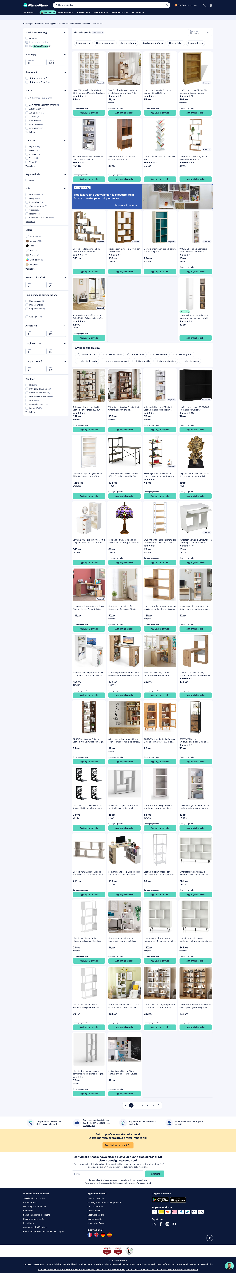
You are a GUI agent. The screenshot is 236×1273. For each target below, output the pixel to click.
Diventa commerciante (33, 1219)
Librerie (87, 23)
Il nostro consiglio (95, 1198)
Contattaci (28, 1210)
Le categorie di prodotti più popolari (104, 1202)
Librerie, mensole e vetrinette (71, 23)
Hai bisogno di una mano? (35, 1206)
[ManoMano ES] (109, 1234)
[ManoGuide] (229, 1266)
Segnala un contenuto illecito (36, 1214)
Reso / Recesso (30, 1202)
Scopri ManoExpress (96, 1223)
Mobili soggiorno (50, 23)
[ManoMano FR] (89, 1234)
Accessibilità (207, 1264)
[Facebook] (160, 1224)
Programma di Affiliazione (35, 1227)
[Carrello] (211, 5)
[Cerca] (56, 5)
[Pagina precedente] (126, 1105)
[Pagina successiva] (159, 1105)
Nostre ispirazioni (95, 1214)
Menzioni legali (70, 1264)
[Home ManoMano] (36, 5)
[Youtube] (174, 1224)
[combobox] (200, 32)
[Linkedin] (154, 1224)
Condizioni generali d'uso (149, 1264)
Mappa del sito (54, 1264)
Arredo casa (38, 23)
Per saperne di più (144, 1183)
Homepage (27, 23)
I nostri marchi (94, 1210)
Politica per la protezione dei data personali (100, 1264)
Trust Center (129, 1264)
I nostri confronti (95, 1206)
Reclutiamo (28, 1223)
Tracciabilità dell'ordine (34, 1198)
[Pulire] (167, 5)
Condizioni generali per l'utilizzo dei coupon (43, 1231)
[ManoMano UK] (96, 1234)
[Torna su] (209, 1238)
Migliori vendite (94, 1219)
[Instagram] (167, 1224)
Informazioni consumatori (175, 1264)
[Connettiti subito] (204, 5)
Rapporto (194, 1264)
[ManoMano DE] (103, 1234)
